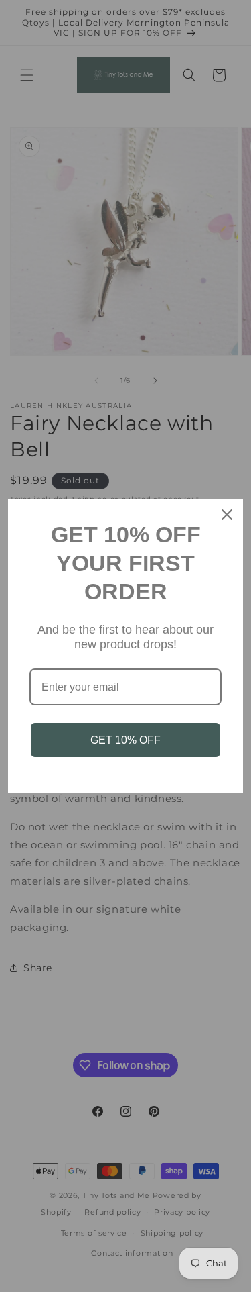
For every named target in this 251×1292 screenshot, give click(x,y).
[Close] (227, 515)
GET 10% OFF (125, 740)
